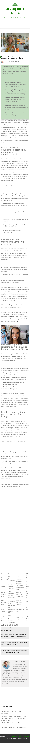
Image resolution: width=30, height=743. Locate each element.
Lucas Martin (7, 61)
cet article (11, 317)
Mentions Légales (17, 736)
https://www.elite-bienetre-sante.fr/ (14, 716)
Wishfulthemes (15, 740)
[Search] (15, 21)
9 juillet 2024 (15, 62)
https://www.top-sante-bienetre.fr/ (13, 727)
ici (17, 321)
